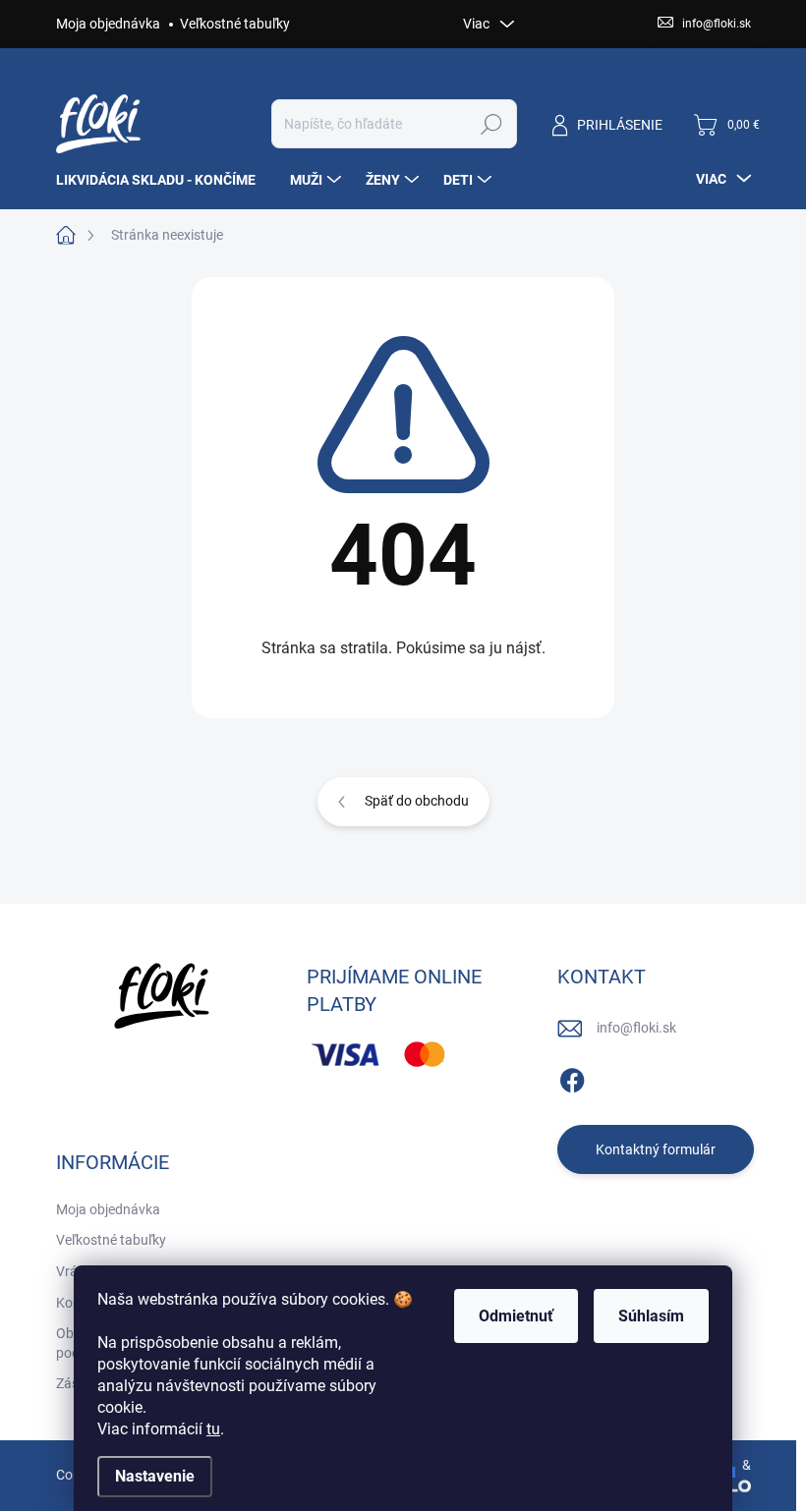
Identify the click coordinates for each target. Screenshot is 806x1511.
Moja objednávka (108, 23)
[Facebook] (572, 1076)
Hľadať (491, 124)
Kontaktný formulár (656, 1149)
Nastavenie (155, 1476)
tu (213, 1429)
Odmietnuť (516, 1316)
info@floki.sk (636, 1027)
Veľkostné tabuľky (235, 23)
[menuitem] (163, 179)
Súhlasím (651, 1316)
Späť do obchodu (417, 801)
